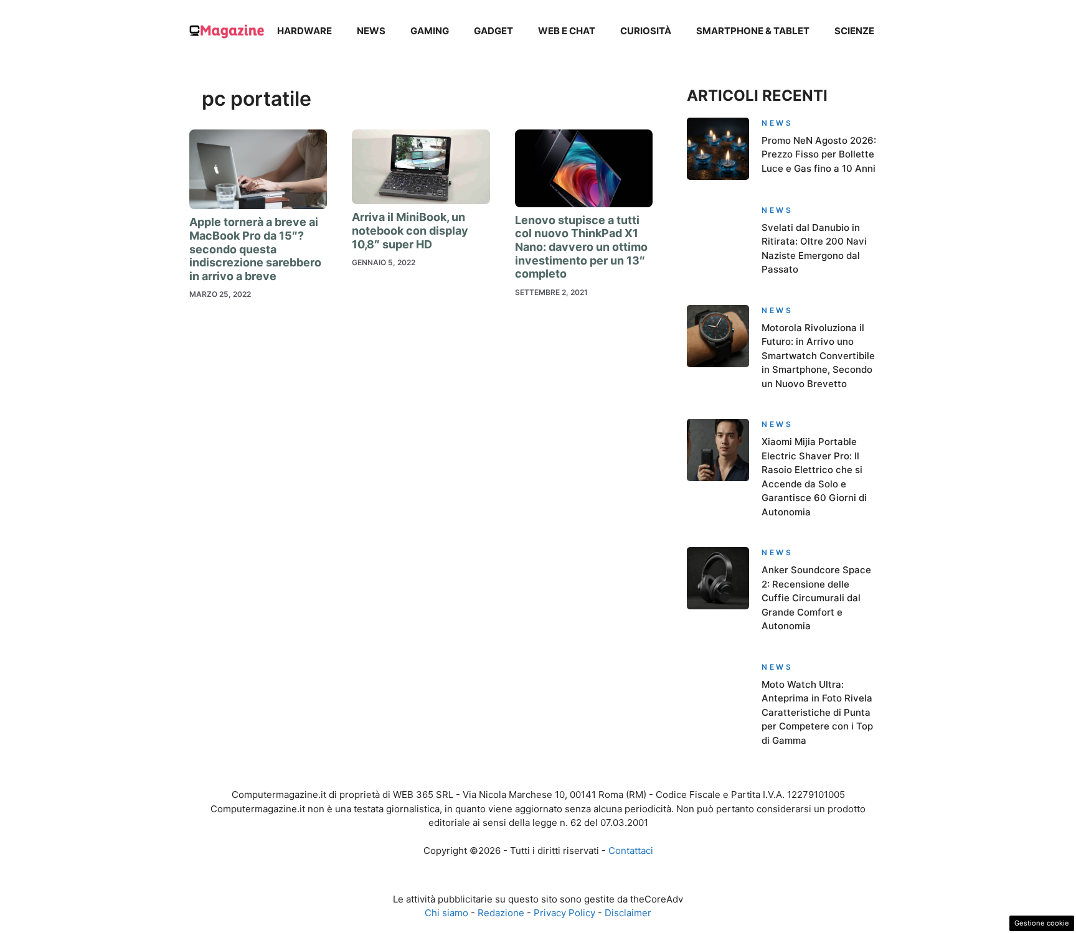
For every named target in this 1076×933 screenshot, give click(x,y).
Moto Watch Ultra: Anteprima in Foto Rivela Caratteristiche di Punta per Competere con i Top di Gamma (817, 712)
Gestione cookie (1041, 923)
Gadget (493, 31)
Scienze (854, 31)
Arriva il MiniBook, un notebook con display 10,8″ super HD (410, 230)
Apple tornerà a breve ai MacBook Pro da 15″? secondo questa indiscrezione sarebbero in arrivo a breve (255, 248)
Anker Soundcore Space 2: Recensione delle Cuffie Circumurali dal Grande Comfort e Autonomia (816, 598)
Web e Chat (566, 31)
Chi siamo (446, 913)
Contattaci (630, 850)
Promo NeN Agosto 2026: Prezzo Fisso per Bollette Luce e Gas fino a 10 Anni (819, 154)
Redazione (501, 913)
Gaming (429, 31)
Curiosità (645, 31)
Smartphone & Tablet (752, 31)
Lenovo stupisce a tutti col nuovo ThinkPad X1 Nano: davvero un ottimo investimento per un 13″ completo (581, 246)
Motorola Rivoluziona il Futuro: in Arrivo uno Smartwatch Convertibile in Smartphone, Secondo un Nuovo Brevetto (818, 356)
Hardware (304, 31)
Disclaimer (628, 913)
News (371, 31)
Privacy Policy (564, 913)
